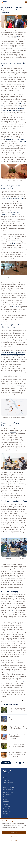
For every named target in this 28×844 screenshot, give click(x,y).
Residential (14, 2)
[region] (14, 831)
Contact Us (6, 806)
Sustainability (7, 794)
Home (5, 778)
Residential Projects (9, 787)
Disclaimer (6, 816)
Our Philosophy (8, 782)
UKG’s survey (16, 306)
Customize (14, 836)
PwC (17, 622)
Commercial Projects (9, 785)
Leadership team (8, 789)
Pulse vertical (5, 570)
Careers (5, 804)
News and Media (8, 792)
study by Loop (22, 141)
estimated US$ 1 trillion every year (13, 198)
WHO (3, 31)
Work (13, 432)
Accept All (14, 832)
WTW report (12, 243)
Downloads (6, 801)
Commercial (20, 2)
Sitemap (5, 813)
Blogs (5, 799)
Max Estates (20, 385)
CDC (17, 36)
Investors (6, 797)
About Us (6, 780)
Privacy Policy (7, 809)
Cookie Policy (7, 811)
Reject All (14, 840)
